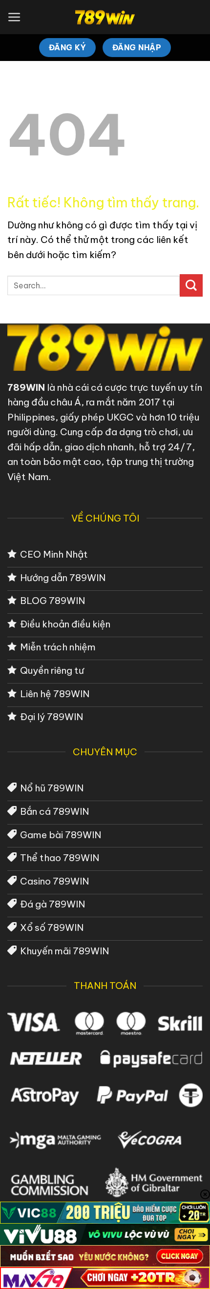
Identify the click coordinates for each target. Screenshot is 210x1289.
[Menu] (14, 17)
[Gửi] (191, 285)
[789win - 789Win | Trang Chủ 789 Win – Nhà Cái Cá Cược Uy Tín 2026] (105, 17)
